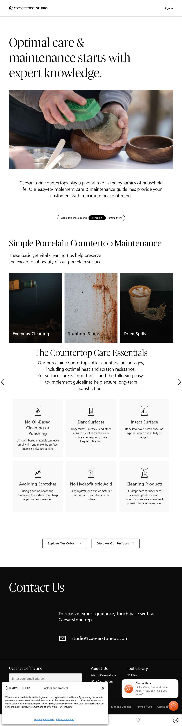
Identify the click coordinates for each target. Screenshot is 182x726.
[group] (35, 308)
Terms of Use (144, 706)
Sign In (169, 8)
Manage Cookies (121, 706)
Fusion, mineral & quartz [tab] (73, 217)
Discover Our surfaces (113, 543)
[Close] (174, 683)
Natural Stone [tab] (115, 217)
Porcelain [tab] (97, 217)
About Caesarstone (103, 675)
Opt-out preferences (44, 719)
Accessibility (164, 706)
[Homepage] (28, 8)
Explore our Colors (62, 543)
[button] (103, 688)
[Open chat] (173, 706)
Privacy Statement (65, 719)
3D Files (132, 675)
